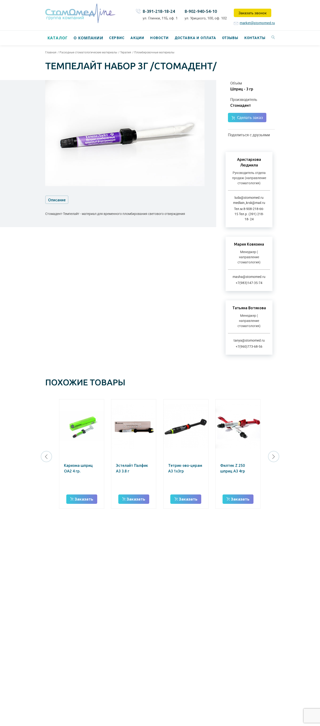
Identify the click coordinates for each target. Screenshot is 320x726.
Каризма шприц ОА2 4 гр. (78, 468)
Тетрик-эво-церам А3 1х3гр (185, 468)
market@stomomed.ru (257, 23)
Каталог (58, 38)
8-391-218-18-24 (159, 11)
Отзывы (230, 37)
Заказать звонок (252, 13)
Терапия (125, 52)
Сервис (117, 37)
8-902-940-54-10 (201, 11)
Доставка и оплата (195, 37)
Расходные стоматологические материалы (88, 52)
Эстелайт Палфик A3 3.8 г (132, 468)
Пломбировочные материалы (154, 52)
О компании (88, 38)
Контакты (254, 37)
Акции (137, 37)
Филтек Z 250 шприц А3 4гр (232, 468)
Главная (50, 52)
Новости (159, 37)
